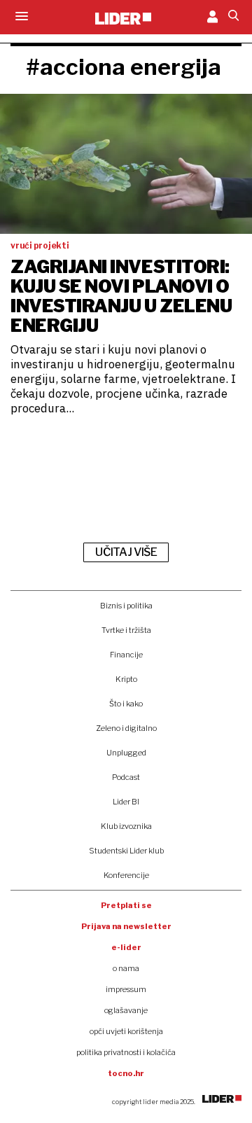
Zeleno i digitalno (126, 728)
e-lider (126, 947)
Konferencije (126, 875)
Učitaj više (126, 552)
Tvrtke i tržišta (126, 630)
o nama (126, 968)
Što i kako (126, 704)
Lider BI (126, 802)
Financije (126, 655)
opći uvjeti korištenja (126, 1031)
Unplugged (126, 753)
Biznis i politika (126, 606)
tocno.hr (126, 1073)
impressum (126, 989)
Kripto (126, 679)
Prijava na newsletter (126, 926)
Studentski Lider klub (126, 851)
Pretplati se (126, 905)
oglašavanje (126, 1010)
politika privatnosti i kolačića (126, 1052)
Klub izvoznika (126, 826)
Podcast (126, 777)
